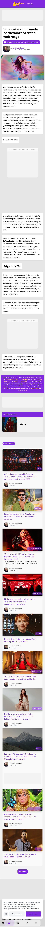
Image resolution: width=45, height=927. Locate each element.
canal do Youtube (20, 382)
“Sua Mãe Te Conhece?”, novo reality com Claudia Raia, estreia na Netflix (20, 677)
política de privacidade (32, 909)
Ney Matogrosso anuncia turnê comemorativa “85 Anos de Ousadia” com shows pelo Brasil (20, 816)
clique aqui (35, 388)
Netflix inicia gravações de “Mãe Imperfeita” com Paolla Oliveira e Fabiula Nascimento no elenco (18, 716)
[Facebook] (3, 923)
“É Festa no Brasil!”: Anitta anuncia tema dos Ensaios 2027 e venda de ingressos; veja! (19, 556)
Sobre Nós (20, 919)
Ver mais (22, 871)
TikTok (17, 380)
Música (30, 4)
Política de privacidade (8, 919)
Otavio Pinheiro (18, 48)
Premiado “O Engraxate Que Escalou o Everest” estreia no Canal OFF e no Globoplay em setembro (20, 756)
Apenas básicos (17, 914)
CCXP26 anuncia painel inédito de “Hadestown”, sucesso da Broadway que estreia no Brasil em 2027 (20, 476)
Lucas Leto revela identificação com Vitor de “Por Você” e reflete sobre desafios (20, 516)
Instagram (26, 380)
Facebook (10, 380)
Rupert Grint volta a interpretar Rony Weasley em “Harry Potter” (20, 640)
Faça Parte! (28, 919)
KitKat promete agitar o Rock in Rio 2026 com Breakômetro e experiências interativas (20, 601)
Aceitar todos (33, 914)
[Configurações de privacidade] (6, 914)
